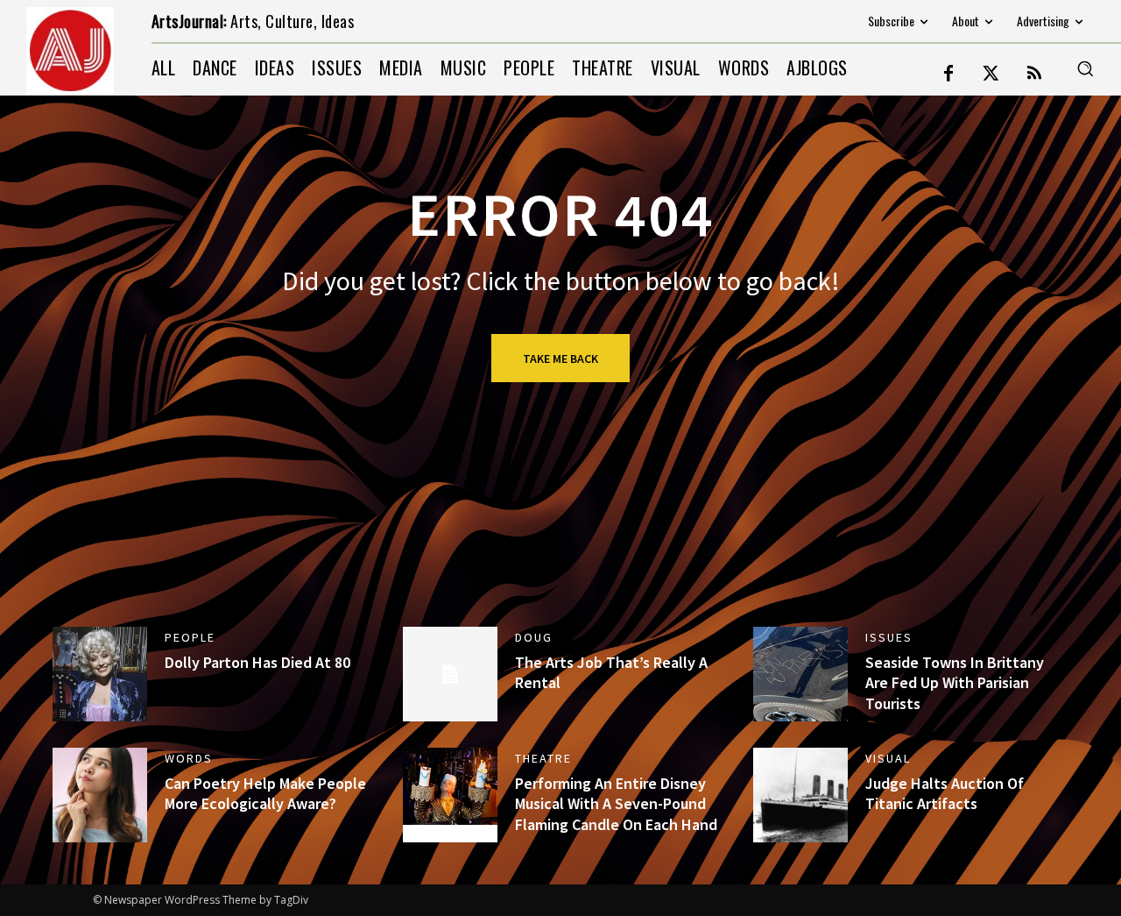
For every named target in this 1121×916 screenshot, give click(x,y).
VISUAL (888, 758)
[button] (1085, 68)
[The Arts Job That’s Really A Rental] (450, 674)
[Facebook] (948, 74)
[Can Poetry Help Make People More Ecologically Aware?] (100, 795)
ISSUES (889, 637)
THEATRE (543, 758)
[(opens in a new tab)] (100, 674)
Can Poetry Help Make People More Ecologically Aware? (265, 793)
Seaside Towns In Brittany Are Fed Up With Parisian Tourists (954, 683)
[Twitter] (991, 74)
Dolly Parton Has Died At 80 (257, 662)
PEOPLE (190, 637)
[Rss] (1034, 74)
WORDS (189, 758)
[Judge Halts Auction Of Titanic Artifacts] (800, 795)
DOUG (534, 637)
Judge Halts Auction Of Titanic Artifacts (944, 793)
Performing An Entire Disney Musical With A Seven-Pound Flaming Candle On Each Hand (616, 803)
